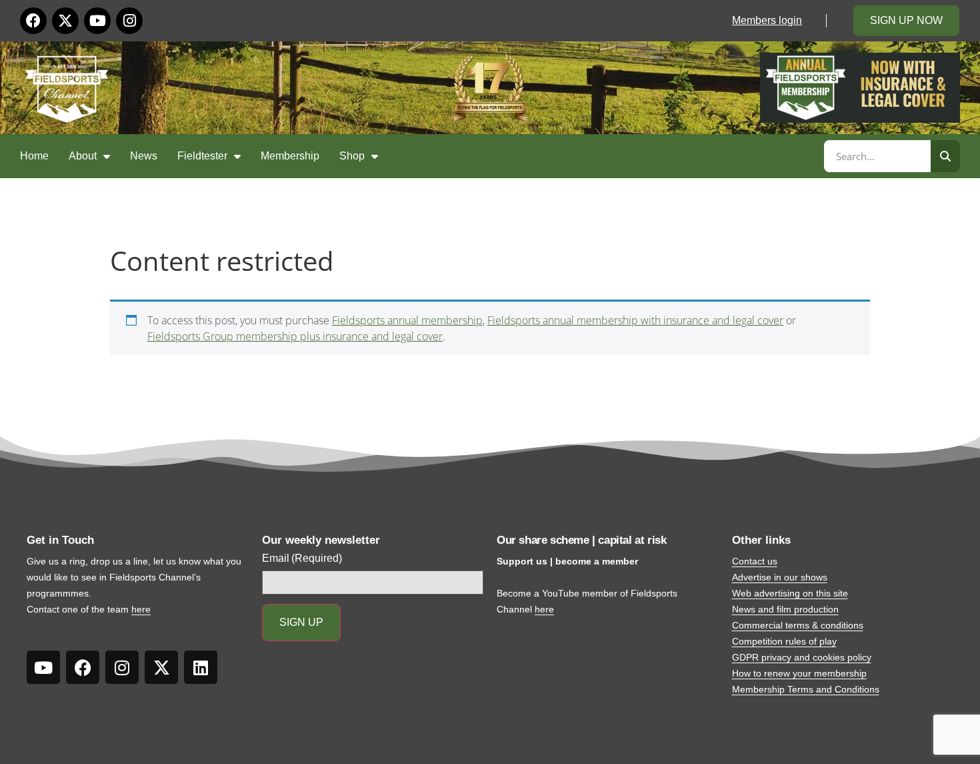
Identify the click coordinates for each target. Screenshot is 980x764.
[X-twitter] (65, 20)
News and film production (785, 609)
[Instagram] (129, 20)
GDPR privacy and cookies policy (801, 657)
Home (34, 155)
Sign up (301, 622)
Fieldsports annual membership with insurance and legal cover (635, 320)
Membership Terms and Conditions (805, 689)
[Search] (945, 156)
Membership (290, 155)
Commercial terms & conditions (797, 625)
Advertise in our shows (779, 577)
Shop (352, 155)
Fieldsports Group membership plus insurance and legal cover (295, 336)
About (83, 155)
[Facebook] (33, 20)
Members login (767, 20)
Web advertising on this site (790, 593)
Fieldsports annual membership (407, 320)
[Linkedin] (200, 667)
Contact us (754, 561)
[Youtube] (97, 20)
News (143, 155)
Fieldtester (202, 155)
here (141, 609)
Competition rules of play (784, 641)
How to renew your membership (799, 673)
